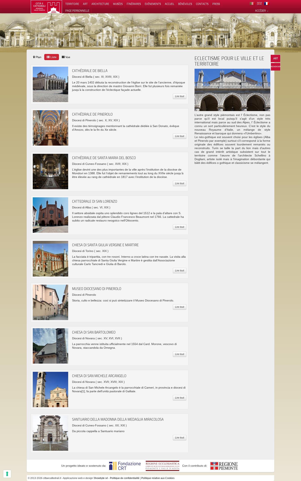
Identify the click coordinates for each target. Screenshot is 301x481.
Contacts (202, 4)
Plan (38, 57)
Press (216, 4)
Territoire (72, 4)
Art (85, 4)
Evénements (153, 4)
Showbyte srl (101, 478)
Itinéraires (134, 4)
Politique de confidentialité (124, 478)
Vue (67, 57)
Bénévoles (185, 4)
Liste (53, 57)
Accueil (169, 4)
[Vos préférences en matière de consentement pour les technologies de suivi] (7, 474)
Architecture (100, 4)
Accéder (260, 10)
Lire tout (179, 96)
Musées (118, 4)
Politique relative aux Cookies (157, 478)
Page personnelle (77, 10)
